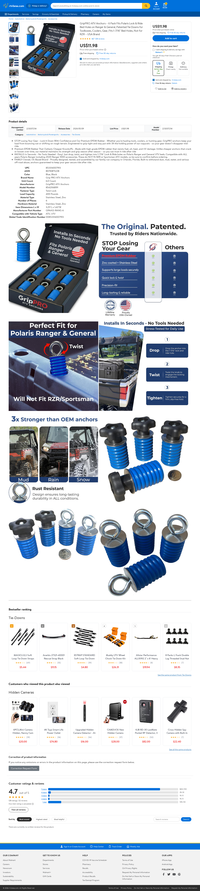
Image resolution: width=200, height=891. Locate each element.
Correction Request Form (24, 768)
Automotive (19, 19)
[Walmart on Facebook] (163, 874)
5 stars (44, 789)
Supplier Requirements (12, 880)
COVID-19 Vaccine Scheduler (94, 860)
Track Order (117, 846)
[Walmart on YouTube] (174, 874)
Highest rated (41, 819)
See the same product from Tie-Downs (174, 675)
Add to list (162, 88)
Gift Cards (47, 876)
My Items (106, 14)
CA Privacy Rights (129, 868)
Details (174, 83)
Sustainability (8, 876)
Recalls (85, 868)
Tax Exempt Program (90, 880)
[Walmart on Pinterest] (179, 874)
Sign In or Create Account (74, 846)
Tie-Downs (76, 134)
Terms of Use (127, 860)
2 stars (44, 799)
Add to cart (171, 38)
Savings (36, 14)
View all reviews (18, 809)
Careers (96, 14)
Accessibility (87, 872)
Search (186, 819)
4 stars (44, 792)
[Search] (146, 6)
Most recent (24, 819)
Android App (167, 864)
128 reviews (99, 39)
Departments (13, 14)
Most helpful (59, 819)
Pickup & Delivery (70, 14)
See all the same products (180, 749)
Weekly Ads (135, 846)
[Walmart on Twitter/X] (168, 874)
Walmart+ (47, 872)
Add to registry (180, 88)
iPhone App (166, 860)
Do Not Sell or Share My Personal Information (151, 888)
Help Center (99, 846)
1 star (45, 802)
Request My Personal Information (136, 872)
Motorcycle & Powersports (36, 19)
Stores (45, 864)
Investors (6, 872)
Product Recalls (88, 876)
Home (11, 19)
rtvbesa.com (104, 58)
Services (25, 14)
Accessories (52, 19)
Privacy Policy (128, 864)
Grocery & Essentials (50, 14)
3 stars (44, 795)
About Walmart (9, 860)
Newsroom (7, 868)
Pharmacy (85, 14)
